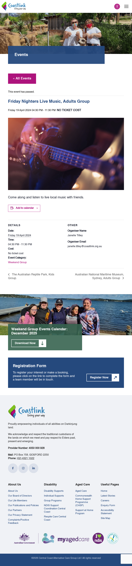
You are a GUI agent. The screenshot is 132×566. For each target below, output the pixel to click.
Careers (105, 500)
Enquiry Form (108, 505)
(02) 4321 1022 (25, 458)
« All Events (22, 78)
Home (104, 491)
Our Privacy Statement (20, 515)
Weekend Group (17, 262)
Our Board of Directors (20, 496)
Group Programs (53, 500)
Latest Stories (108, 496)
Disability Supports (54, 491)
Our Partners (15, 510)
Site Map (105, 518)
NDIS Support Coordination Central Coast (54, 508)
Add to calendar (25, 208)
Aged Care (81, 491)
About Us (13, 491)
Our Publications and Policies (23, 505)
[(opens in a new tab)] (13, 468)
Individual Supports (54, 496)
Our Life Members (17, 500)
